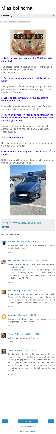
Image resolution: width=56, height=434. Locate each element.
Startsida (28, 421)
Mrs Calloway (14, 290)
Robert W (12, 334)
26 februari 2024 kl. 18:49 (36, 260)
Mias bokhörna (16, 8)
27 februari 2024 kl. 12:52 (25, 350)
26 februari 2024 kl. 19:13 (32, 290)
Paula (10, 350)
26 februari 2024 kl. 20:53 (27, 315)
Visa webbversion (28, 426)
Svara (10, 252)
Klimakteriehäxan (16, 260)
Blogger (32, 431)
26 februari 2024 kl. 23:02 (28, 334)
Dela (5, 227)
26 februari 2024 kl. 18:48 (36, 241)
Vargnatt (12, 315)
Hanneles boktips (16, 241)
